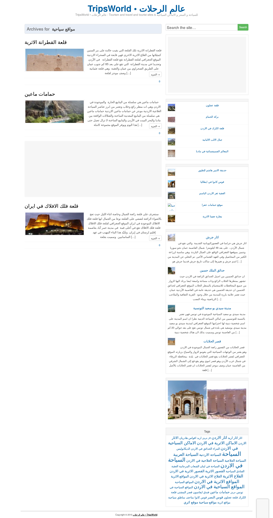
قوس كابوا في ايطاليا (212, 182)
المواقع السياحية (184, 482)
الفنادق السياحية (235, 471)
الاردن (242, 443)
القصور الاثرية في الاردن (187, 470)
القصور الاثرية (215, 470)
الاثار (175, 437)
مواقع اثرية (223, 502)
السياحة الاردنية (210, 454)
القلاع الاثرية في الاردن (206, 475)
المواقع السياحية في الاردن (219, 486)
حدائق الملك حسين (212, 270)
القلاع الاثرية (233, 476)
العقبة (174, 466)
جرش (233, 492)
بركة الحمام (212, 116)
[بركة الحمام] (226, 401)
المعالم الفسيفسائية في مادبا (212, 151)
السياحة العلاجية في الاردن (205, 460)
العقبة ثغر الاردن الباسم (212, 193)
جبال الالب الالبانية (212, 139)
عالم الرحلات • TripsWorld (145, 514)
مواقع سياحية (208, 502)
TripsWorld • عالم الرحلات (136, 8)
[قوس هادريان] (187, 401)
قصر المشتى (184, 492)
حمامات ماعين (40, 93)
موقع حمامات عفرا (212, 205)
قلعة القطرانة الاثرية (46, 41)
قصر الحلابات (212, 341)
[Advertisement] (93, 169)
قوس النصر (215, 497)
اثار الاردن (219, 437)
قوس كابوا (201, 497)
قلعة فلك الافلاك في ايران (51, 205)
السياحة (231, 453)
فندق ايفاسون (201, 492)
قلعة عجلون (212, 105)
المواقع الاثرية (180, 476)
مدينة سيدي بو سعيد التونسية (212, 308)
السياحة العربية (185, 454)
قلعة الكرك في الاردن (212, 128)
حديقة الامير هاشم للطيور (212, 170)
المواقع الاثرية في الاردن (216, 481)
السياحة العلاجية (235, 460)
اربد (199, 438)
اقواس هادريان (187, 438)
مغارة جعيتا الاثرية (212, 216)
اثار (240, 438)
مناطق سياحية (176, 497)
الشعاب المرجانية (189, 466)
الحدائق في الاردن (201, 448)
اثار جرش (212, 237)
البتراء (216, 448)
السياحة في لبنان (210, 466)
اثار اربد (233, 437)
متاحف (190, 497)
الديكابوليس (183, 448)
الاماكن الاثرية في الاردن (217, 442)
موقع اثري (191, 501)
